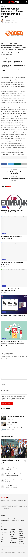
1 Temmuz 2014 (11, 429)
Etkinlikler (12, 534)
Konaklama (13, 542)
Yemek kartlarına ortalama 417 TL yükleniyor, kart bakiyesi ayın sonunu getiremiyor (12, 343)
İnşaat (11, 540)
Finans (12, 536)
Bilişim (2, 538)
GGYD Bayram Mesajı (12, 422)
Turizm (21, 533)
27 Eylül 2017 (14, 20)
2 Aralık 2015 (10, 419)
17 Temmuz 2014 (6, 413)
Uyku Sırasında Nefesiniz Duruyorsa (11, 412)
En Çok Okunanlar (13, 532)
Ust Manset (22, 537)
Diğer (2, 539)
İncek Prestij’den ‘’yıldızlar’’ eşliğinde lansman (10, 461)
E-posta (3, 384)
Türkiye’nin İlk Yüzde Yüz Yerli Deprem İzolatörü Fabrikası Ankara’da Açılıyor (16, 486)
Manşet (21, 529)
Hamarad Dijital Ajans (15, 552)
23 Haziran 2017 (11, 424)
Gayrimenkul (13, 538)
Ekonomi (7, 6)
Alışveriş (3, 534)
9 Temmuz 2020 (4, 213)
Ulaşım (21, 535)
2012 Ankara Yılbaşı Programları (4, 531)
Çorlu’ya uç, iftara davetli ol (14, 428)
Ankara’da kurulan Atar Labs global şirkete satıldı (12, 520)
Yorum (3, 361)
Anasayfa (3, 6)
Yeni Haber (22, 543)
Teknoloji (21, 531)
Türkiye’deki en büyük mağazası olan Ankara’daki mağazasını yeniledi (13, 474)
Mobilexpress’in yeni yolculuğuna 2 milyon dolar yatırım (14, 518)
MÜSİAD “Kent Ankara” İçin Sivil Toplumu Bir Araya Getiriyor (15, 417)
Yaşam (20, 539)
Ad (2, 378)
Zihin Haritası (4, 524)
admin (8, 20)
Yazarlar (21, 541)
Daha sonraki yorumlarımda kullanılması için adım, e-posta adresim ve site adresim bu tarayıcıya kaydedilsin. (13, 398)
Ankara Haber (4, 536)
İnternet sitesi (4, 390)
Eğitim (2, 541)
